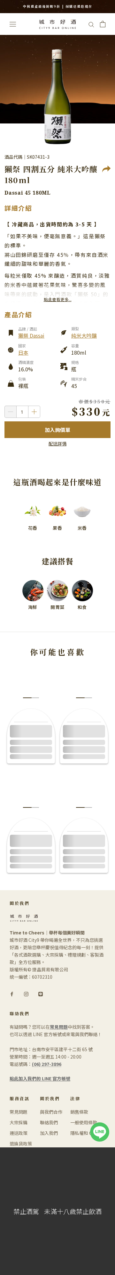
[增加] (34, 412)
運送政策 (18, 1133)
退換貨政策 (21, 1143)
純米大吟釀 (84, 335)
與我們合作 (51, 1112)
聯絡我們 (49, 1122)
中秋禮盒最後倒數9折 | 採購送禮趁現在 (57, 6)
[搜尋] (91, 24)
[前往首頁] (57, 24)
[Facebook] (12, 993)
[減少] (10, 412)
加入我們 (49, 1133)
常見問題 (18, 1112)
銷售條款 (79, 1112)
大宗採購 (18, 1122)
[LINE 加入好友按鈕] (99, 1126)
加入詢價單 (57, 430)
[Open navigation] (13, 24)
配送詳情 (57, 443)
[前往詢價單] (102, 24)
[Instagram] (26, 993)
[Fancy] (40, 993)
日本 (23, 352)
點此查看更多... (58, 299)
